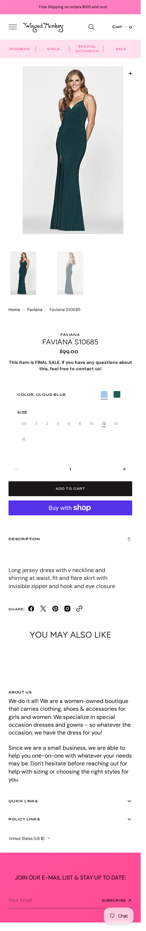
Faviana (35, 303)
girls (53, 49)
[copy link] (79, 603)
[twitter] (43, 603)
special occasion (87, 48)
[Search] (91, 27)
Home (14, 303)
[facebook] (31, 603)
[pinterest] (55, 603)
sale (121, 49)
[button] (12, 26)
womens (19, 49)
